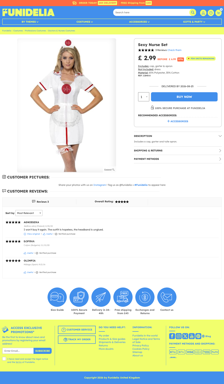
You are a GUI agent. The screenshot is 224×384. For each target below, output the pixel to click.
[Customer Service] (211, 13)
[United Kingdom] (172, 336)
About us (137, 355)
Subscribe (42, 350)
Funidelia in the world (145, 335)
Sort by (9, 213)
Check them (174, 50)
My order (104, 335)
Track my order (79, 339)
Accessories (138, 21)
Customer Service (79, 329)
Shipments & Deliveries (112, 342)
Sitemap (137, 352)
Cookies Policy (140, 348)
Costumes (83, 21)
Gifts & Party (193, 21)
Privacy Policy (140, 345)
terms (19, 362)
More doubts (106, 348)
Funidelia (6, 30)
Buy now (184, 97)
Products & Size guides (112, 338)
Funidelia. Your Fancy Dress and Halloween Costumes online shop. (28, 12)
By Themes (29, 21)
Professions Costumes (35, 30)
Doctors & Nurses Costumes (61, 30)
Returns (103, 345)
